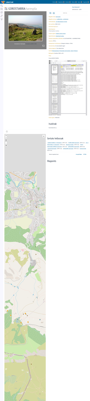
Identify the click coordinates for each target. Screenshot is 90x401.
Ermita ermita (83, 148)
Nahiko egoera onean (61, 33)
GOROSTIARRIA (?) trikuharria (55, 142)
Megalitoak (60, 2)
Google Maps (79, 154)
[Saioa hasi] (1, 17)
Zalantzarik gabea (60, 36)
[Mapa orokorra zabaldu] (1, 10)
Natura (79, 2)
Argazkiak (85, 2)
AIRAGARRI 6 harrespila (73, 146)
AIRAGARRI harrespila (68, 148)
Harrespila (58, 16)
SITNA (84, 154)
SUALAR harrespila (52, 148)
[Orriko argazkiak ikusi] (54, 13)
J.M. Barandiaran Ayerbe (61, 21)
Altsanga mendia (70, 144)
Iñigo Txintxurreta (75, 7)
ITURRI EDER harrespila (73, 142)
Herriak (54, 2)
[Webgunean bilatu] (1, 6)
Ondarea (73, 2)
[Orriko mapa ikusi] (50, 13)
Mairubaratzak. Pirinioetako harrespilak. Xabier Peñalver (65, 50)
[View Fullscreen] (6, 143)
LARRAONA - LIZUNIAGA (62, 19)
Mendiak (67, 2)
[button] (28, 322)
